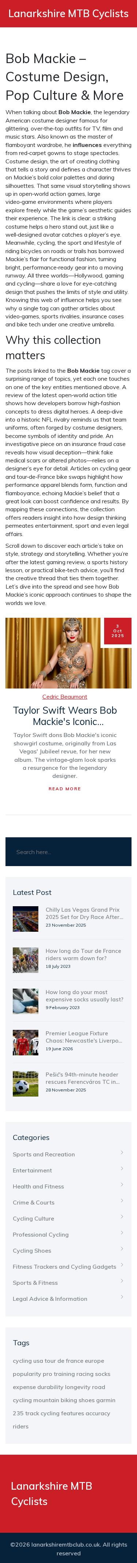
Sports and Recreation (44, 1154)
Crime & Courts (33, 1202)
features (72, 1413)
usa (38, 1360)
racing (85, 1373)
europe (94, 1360)
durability (50, 1387)
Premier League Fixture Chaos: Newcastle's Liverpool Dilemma (84, 1037)
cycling (22, 1360)
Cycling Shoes (32, 1250)
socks (102, 1373)
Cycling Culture (33, 1218)
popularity (27, 1373)
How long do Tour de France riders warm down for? (83, 954)
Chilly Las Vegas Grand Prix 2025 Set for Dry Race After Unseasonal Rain (82, 913)
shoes (87, 1400)
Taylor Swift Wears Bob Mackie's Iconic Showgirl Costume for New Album (65, 716)
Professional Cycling (41, 1234)
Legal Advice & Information (50, 1298)
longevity (78, 1387)
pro (47, 1373)
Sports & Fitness (35, 1282)
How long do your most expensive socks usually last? (84, 996)
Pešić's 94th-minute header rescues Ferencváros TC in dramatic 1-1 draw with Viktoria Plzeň (82, 1078)
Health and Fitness (38, 1186)
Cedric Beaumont (64, 696)
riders (20, 1426)
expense (24, 1387)
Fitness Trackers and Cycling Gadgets (64, 1266)
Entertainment (32, 1170)
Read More (65, 788)
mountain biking (55, 1400)
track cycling (42, 1413)
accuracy (97, 1413)
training (64, 1373)
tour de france (64, 1360)
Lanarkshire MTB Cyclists (68, 13)
